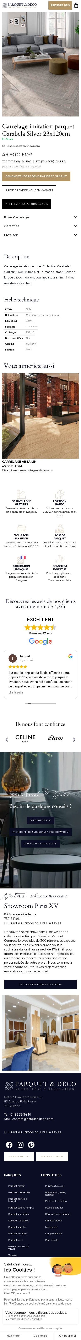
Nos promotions (54, 1233)
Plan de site (51, 1240)
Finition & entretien (56, 1201)
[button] (4, 422)
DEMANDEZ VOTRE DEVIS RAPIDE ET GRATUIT (36, 176)
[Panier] (76, 5)
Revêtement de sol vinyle (18, 1247)
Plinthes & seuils (54, 1185)
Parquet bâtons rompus (21, 1207)
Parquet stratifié (17, 1227)
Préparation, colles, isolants (55, 1193)
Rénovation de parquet (57, 1214)
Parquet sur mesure (19, 1214)
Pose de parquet (54, 1207)
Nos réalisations (53, 1220)
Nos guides (51, 1227)
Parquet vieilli (15, 1240)
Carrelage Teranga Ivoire (25, 461)
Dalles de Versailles (18, 1220)
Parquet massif (16, 1185)
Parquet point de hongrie (17, 1200)
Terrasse (12, 1255)
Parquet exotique (17, 1233)
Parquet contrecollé (19, 1192)
